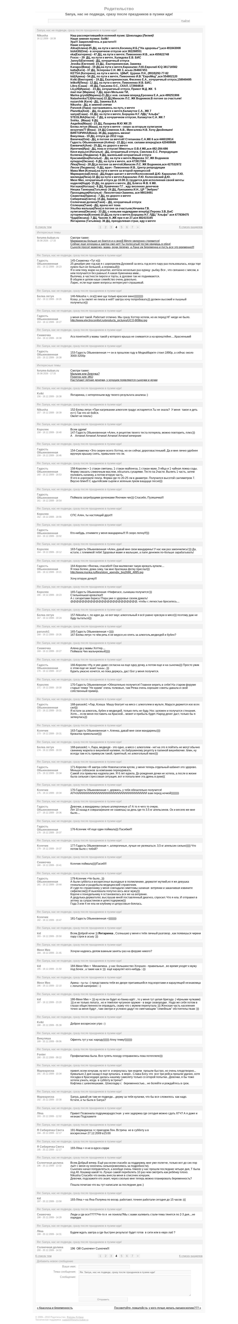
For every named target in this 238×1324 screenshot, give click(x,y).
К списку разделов (191, 227)
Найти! (185, 20)
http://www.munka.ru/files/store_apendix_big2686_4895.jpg (106, 572)
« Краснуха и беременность (55, 1307)
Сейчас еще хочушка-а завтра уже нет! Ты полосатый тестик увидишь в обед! (120, 244)
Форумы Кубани (75, 1317)
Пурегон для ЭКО (81, 376)
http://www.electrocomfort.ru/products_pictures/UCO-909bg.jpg (108, 320)
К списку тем (43, 227)
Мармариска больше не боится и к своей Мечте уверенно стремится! (115, 240)
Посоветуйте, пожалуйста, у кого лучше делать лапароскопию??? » (157, 1307)
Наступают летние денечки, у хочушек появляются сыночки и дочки (114, 380)
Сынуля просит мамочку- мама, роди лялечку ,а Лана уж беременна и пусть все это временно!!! (132, 247)
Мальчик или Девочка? (85, 373)
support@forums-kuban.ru (75, 1319)
